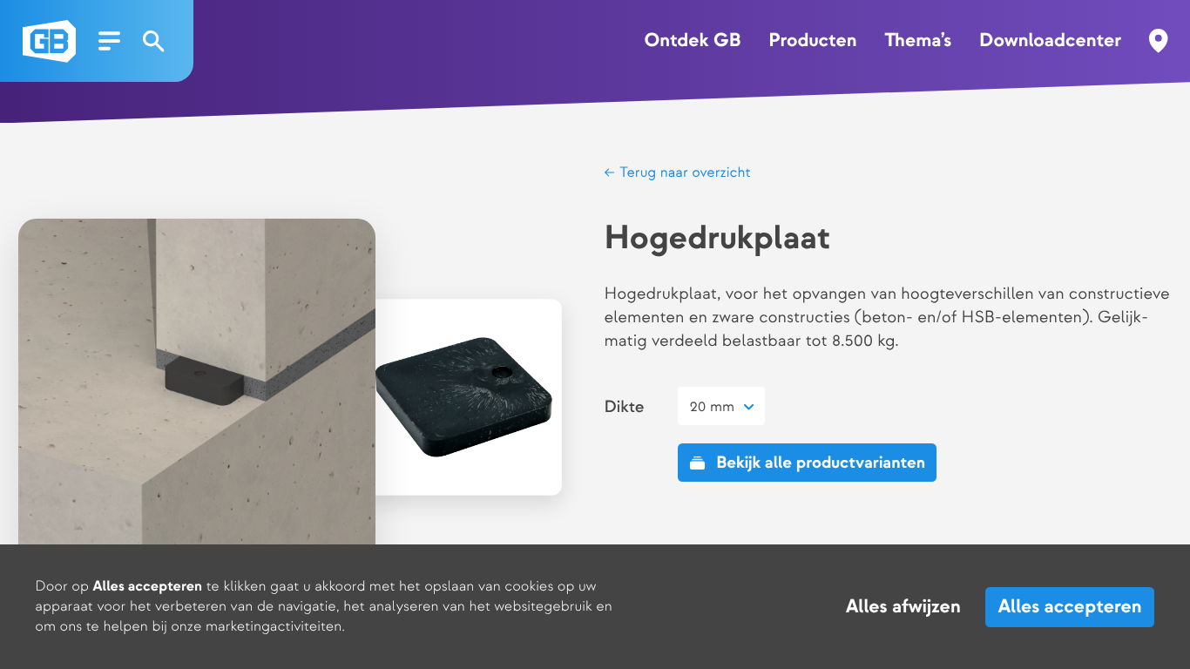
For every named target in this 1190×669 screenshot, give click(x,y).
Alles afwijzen (903, 607)
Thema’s (917, 41)
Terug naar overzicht (683, 172)
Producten (812, 41)
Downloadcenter (1050, 41)
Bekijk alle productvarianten (820, 463)
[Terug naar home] (49, 41)
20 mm (712, 407)
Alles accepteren (1070, 606)
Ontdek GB (692, 41)
